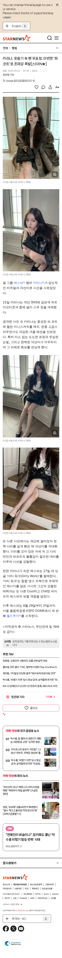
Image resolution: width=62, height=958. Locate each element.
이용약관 (18, 889)
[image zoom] (55, 174)
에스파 (18, 283)
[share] (50, 87)
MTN (37, 894)
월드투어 (13, 616)
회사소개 (6, 884)
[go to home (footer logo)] (16, 877)
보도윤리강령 (47, 889)
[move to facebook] (6, 929)
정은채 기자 (8, 74)
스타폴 (53, 898)
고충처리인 (49, 884)
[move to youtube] (21, 929)
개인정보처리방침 (20, 884)
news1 (55, 894)
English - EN (20, 26)
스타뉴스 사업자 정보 (11, 904)
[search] (49, 38)
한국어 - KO (19, 918)
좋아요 (34, 708)
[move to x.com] (13, 929)
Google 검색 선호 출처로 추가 (19, 80)
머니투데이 (28, 894)
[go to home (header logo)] (17, 38)
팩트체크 (35, 889)
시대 (14, 898)
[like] (36, 87)
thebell (23, 898)
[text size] (57, 87)
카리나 (37, 283)
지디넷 (7, 898)
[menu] (56, 38)
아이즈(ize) (42, 898)
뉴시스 (46, 894)
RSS (27, 889)
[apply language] (25, 26)
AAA (32, 898)
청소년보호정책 (36, 884)
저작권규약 (7, 889)
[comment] (43, 87)
